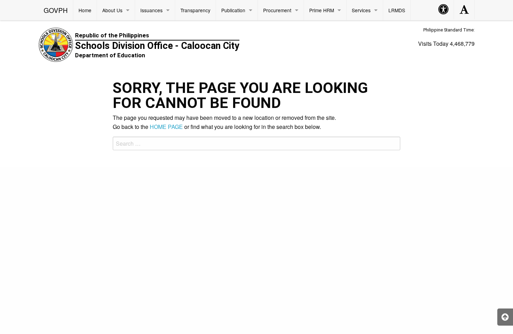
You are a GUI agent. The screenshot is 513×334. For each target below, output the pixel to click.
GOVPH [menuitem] (56, 10)
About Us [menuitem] (112, 10)
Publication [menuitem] (233, 10)
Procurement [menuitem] (277, 10)
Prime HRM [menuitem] (321, 10)
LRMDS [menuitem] (396, 10)
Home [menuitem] (85, 10)
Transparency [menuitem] (195, 10)
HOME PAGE (166, 127)
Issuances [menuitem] (151, 10)
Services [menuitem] (361, 10)
